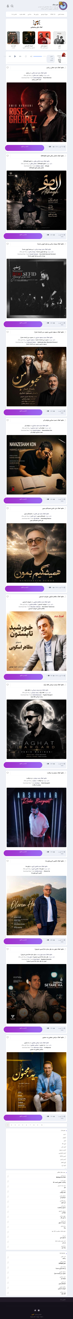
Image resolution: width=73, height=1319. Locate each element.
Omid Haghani (37, 78)
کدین (33, 1314)
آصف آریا (64, 1166)
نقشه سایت (22, 14)
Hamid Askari (37, 430)
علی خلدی (36, 514)
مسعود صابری (39, 337)
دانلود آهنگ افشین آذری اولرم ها (54, 861)
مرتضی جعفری (35, 1043)
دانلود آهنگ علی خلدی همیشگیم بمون (53, 508)
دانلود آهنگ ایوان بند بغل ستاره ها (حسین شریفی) (49, 949)
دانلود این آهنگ (51, 58)
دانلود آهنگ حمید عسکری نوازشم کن (53, 420)
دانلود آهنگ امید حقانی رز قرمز (55, 68)
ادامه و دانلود (24, 146)
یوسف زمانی (38, 249)
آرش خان (63, 1147)
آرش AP (64, 1144)
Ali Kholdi (36, 519)
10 (41, 1125)
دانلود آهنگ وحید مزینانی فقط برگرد (54, 685)
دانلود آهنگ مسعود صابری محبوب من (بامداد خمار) (49, 332)
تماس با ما (14, 14)
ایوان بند (40, 955)
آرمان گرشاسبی (62, 1153)
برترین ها (36, 14)
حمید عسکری (35, 426)
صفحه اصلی (61, 14)
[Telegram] (35, 1310)
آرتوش (64, 1138)
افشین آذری (35, 866)
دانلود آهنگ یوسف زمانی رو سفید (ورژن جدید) (50, 244)
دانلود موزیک (46, 75)
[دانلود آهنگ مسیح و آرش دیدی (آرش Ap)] (64, 55)
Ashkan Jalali (40, 166)
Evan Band (36, 959)
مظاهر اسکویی (37, 602)
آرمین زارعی (63, 1159)
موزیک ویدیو (44, 14)
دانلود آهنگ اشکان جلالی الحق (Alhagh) (52, 156)
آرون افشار (63, 1162)
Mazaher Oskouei (36, 607)
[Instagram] (38, 1310)
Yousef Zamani (33, 254)
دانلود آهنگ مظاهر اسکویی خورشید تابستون (51, 597)
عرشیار (35, 778)
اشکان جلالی (37, 161)
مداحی (29, 14)
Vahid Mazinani (36, 695)
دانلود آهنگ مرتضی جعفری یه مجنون (53, 1037)
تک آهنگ (52, 14)
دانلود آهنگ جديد (42, 73)
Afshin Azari (38, 871)
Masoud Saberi (31, 342)
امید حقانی (34, 73)
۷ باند (64, 1134)
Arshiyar (37, 783)
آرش (65, 1141)
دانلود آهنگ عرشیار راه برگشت (55, 773)
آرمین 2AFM (63, 1156)
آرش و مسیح (63, 1150)
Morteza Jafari (38, 1048)
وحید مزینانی (35, 690)
